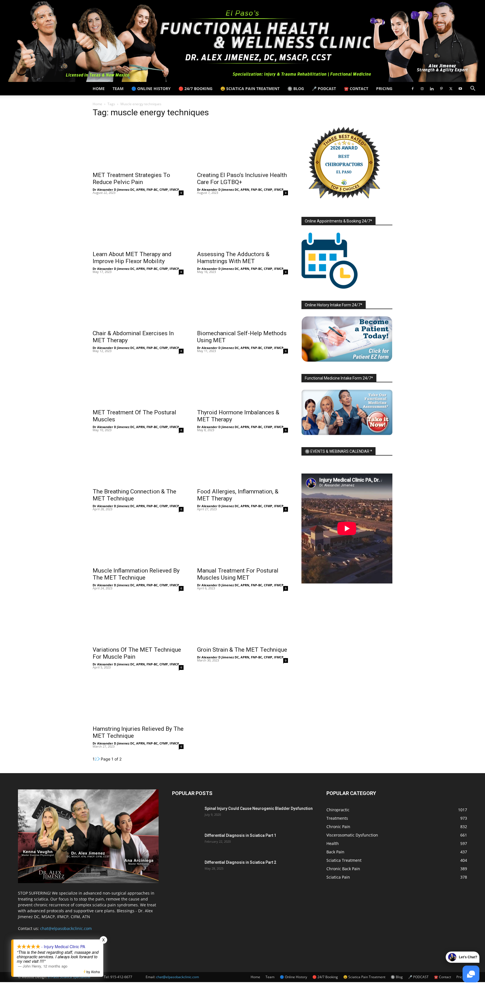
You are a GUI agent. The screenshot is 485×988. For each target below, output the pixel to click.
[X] (451, 88)
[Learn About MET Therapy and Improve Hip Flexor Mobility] (138, 224)
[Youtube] (460, 88)
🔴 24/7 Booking (195, 88)
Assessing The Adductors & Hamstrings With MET (233, 258)
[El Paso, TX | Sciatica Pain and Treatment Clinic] (242, 41)
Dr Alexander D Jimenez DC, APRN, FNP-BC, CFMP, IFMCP (136, 189)
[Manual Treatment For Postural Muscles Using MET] (242, 541)
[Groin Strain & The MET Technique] (242, 620)
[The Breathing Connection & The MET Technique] (138, 462)
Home (99, 88)
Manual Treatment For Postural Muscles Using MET (237, 574)
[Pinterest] (441, 88)
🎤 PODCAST (324, 88)
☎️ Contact (356, 88)
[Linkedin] (431, 88)
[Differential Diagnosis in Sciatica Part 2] (186, 869)
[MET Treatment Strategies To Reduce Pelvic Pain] (138, 145)
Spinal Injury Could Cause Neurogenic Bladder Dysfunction (259, 808)
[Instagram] (422, 88)
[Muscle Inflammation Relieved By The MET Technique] (138, 541)
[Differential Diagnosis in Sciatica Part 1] (186, 842)
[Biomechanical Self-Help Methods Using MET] (242, 303)
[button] (472, 89)
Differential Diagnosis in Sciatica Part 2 (240, 862)
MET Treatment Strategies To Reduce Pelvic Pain (131, 178)
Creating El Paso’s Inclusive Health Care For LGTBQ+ (242, 178)
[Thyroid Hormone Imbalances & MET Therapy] (242, 382)
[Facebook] (412, 88)
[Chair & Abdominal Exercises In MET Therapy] (138, 303)
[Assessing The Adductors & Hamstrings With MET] (242, 224)
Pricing (384, 88)
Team (118, 88)
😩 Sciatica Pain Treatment (250, 88)
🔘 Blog (295, 88)
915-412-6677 (121, 977)
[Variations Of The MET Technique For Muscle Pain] (138, 620)
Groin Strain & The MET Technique (242, 649)
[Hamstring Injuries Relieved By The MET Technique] (138, 699)
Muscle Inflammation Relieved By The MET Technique (136, 574)
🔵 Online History (151, 88)
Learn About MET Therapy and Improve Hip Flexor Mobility (132, 258)
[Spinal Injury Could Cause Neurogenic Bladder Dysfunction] (186, 815)
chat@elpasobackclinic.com (66, 928)
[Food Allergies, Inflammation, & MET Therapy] (242, 462)
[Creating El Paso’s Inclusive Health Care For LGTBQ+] (242, 145)
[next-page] (99, 759)
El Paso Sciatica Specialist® (69, 977)
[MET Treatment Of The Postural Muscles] (138, 382)
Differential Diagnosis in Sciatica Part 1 (240, 835)
